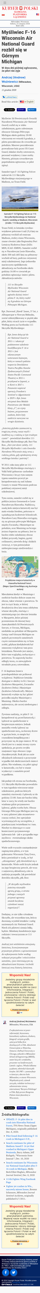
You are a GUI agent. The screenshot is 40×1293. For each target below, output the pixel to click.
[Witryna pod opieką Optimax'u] (7, 1284)
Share (32, 109)
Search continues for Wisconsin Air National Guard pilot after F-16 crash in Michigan (22, 1165)
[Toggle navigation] (5, 3)
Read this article (18, 101)
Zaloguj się (16, 1282)
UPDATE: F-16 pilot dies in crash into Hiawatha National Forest (20, 1122)
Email (21, 109)
